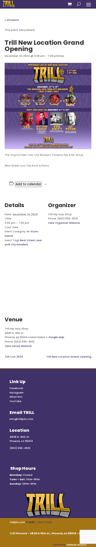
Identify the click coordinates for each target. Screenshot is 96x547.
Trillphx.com (17, 522)
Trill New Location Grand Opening (68, 356)
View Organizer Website (64, 223)
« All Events (12, 20)
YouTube (15, 401)
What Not (16, 397)
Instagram (17, 392)
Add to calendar (28, 184)
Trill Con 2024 (14, 356)
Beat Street (27, 240)
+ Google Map (55, 337)
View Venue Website (18, 346)
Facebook (16, 388)
